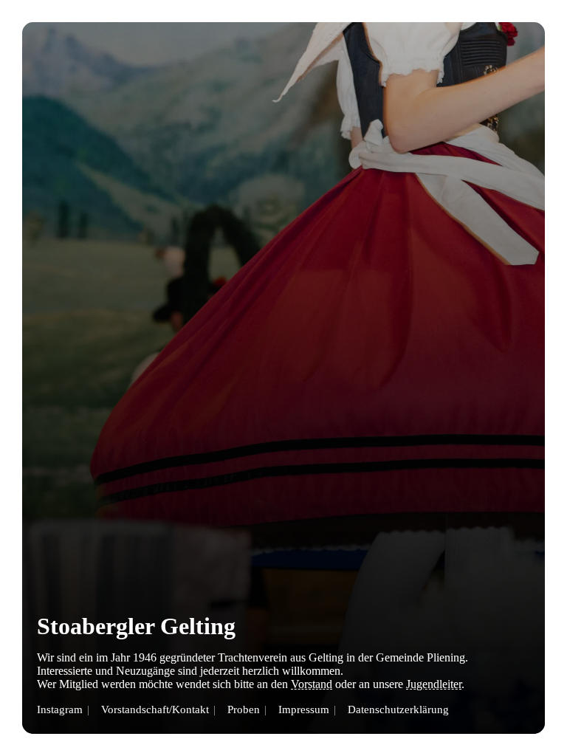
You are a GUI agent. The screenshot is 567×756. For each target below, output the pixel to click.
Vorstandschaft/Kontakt (155, 709)
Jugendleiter (433, 684)
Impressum (303, 709)
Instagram (60, 709)
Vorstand (311, 684)
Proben (243, 709)
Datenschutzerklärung (398, 709)
